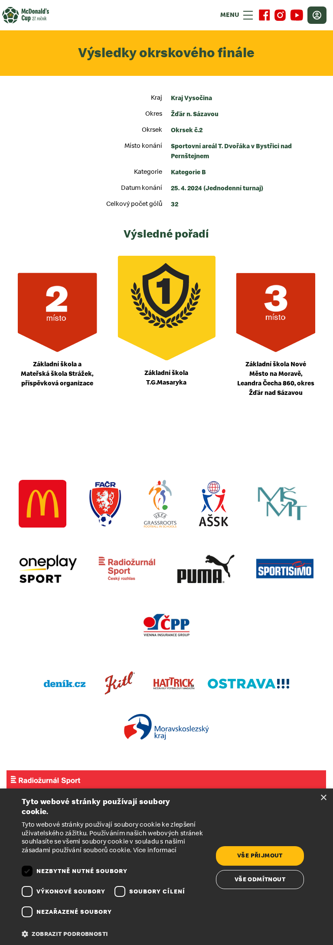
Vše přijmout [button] (260, 855)
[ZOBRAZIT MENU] (248, 15)
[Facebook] (264, 15)
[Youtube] (296, 15)
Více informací (155, 850)
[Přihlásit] (316, 15)
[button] (114, 934)
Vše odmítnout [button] (260, 879)
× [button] (323, 798)
